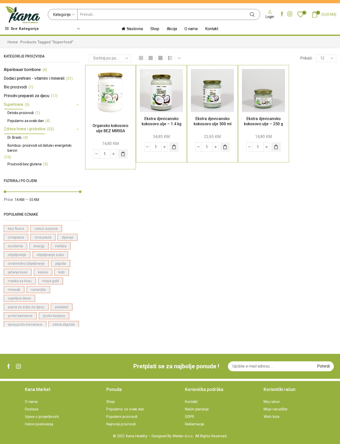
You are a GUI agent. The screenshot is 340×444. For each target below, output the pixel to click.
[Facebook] (282, 14)
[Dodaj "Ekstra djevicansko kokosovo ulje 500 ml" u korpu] (225, 147)
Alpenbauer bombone (22, 69)
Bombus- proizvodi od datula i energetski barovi (39, 147)
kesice (43, 272)
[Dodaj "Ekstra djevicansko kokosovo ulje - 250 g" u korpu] (276, 147)
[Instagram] (289, 14)
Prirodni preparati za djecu (26, 95)
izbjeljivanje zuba (50, 255)
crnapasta (16, 237)
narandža (38, 290)
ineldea (60, 246)
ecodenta (15, 246)
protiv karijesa (54, 316)
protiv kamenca (20, 316)
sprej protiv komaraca (25, 324)
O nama (191, 28)
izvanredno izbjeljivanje (26, 263)
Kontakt (211, 28)
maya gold (50, 281)
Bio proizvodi (15, 87)
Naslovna (135, 28)
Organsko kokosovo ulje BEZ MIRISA (110, 128)
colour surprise (46, 229)
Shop (154, 28)
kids (61, 272)
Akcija (172, 28)
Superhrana (13, 104)
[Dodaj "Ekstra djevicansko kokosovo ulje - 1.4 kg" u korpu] (174, 147)
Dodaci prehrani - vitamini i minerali (34, 78)
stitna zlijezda (64, 324)
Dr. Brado (14, 137)
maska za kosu (20, 281)
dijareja (67, 237)
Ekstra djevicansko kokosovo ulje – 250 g (263, 121)
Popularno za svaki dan (25, 121)
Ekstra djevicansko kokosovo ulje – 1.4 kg (161, 121)
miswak (14, 290)
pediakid (61, 307)
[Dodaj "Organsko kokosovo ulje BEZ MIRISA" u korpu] (123, 154)
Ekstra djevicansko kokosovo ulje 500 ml (212, 121)
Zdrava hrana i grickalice (25, 129)
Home (12, 42)
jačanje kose (17, 272)
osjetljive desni (19, 298)
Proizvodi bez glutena (24, 164)
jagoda (60, 263)
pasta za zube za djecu (26, 307)
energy (39, 246)
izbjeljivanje (17, 255)
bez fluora (16, 229)
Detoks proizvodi (20, 113)
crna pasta (43, 237)
